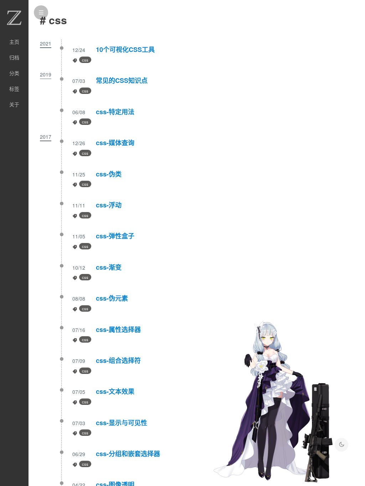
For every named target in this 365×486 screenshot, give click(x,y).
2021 (45, 43)
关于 (14, 104)
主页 (14, 41)
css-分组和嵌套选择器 (128, 453)
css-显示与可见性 (121, 422)
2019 (45, 74)
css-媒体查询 (115, 142)
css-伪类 (109, 174)
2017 (45, 136)
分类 (14, 72)
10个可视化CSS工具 (125, 49)
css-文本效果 (115, 391)
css (85, 60)
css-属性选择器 (118, 329)
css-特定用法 (115, 111)
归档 (14, 57)
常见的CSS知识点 (122, 80)
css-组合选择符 (118, 360)
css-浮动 (109, 205)
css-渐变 (109, 267)
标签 (14, 88)
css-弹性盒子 (115, 236)
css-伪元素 (112, 298)
